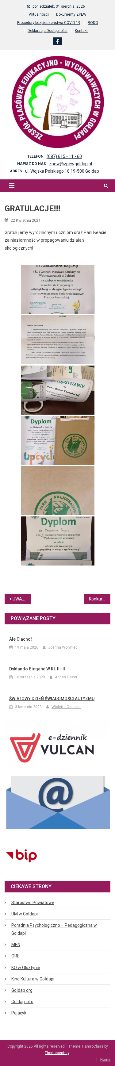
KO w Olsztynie (25, 967)
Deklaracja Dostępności (47, 31)
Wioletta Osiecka (66, 707)
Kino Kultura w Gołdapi (32, 978)
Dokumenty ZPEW (71, 14)
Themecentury (57, 1053)
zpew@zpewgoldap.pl (70, 164)
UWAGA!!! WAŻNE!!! (22, 598)
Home (105, 1059)
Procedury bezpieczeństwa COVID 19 (48, 23)
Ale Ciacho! (20, 639)
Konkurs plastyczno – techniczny (99, 598)
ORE (15, 955)
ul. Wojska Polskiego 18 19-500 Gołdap (62, 171)
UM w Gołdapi (24, 913)
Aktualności (39, 14)
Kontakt (81, 31)
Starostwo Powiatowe (32, 902)
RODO (93, 23)
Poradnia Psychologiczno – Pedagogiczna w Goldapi (54, 929)
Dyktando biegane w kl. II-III (37, 668)
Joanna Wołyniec (63, 647)
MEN (15, 944)
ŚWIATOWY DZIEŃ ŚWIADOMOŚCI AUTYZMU (51, 698)
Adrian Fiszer (66, 677)
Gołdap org (22, 990)
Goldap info (22, 1001)
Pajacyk (18, 1012)
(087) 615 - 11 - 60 (64, 156)
